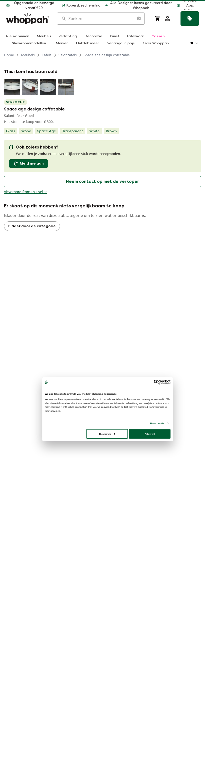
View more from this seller (25, 191)
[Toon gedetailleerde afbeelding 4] (66, 87)
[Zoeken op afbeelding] (138, 18)
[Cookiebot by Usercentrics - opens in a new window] (156, 382)
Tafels (47, 55)
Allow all (150, 433)
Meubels (28, 55)
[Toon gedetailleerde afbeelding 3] (48, 87)
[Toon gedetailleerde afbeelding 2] (30, 87)
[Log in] (167, 19)
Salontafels (67, 55)
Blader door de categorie (32, 226)
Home (9, 55)
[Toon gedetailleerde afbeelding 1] (12, 87)
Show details (157, 423)
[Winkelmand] (157, 19)
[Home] (27, 18)
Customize (105, 433)
